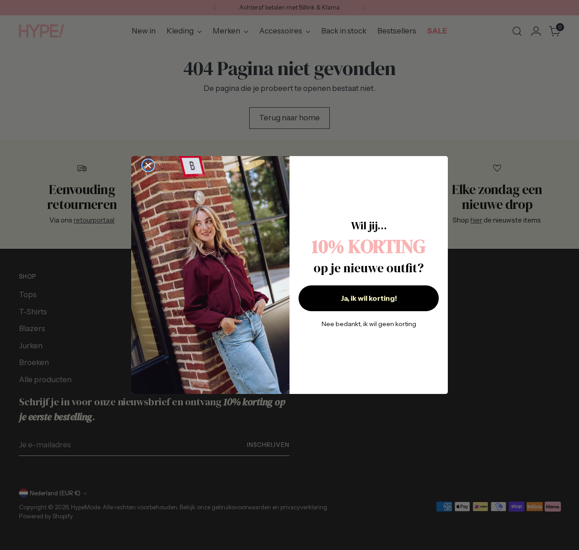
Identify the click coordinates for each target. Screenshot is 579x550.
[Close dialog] (148, 165)
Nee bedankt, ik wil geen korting (369, 324)
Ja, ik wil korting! (369, 298)
